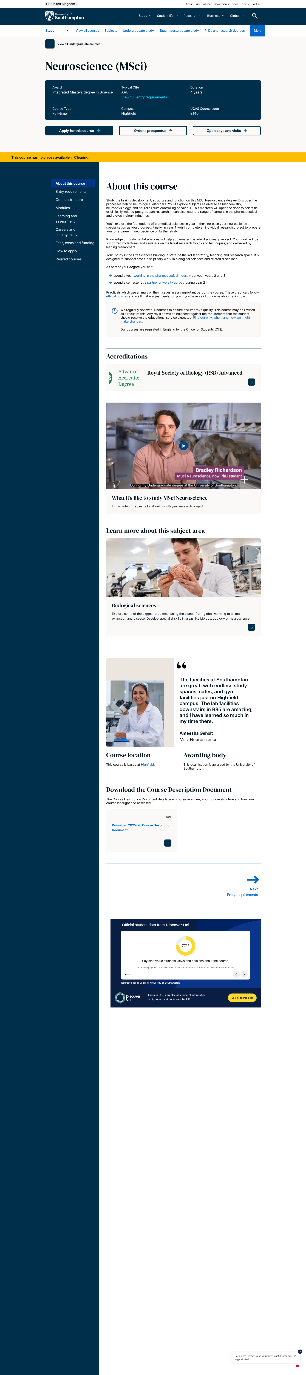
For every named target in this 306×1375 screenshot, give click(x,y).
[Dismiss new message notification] (300, 1351)
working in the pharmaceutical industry (162, 275)
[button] (183, 446)
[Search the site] (253, 16)
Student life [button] (165, 16)
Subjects (111, 30)
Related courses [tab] (69, 259)
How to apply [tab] (66, 251)
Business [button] (213, 16)
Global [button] (234, 16)
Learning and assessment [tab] (66, 218)
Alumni (207, 3)
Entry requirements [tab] (71, 191)
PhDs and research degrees (225, 30)
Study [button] (143, 16)
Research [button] (190, 16)
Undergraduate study (138, 30)
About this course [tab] (70, 183)
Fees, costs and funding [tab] (75, 243)
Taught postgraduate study (179, 30)
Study (49, 30)
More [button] (257, 30)
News (235, 3)
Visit (198, 3)
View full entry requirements (144, 97)
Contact (256, 3)
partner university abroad (166, 282)
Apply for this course (76, 131)
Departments (221, 3)
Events (245, 3)
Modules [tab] (63, 208)
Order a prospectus (150, 131)
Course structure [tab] (69, 200)
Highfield (147, 764)
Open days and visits (224, 131)
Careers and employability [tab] (66, 232)
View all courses (87, 30)
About (189, 3)
